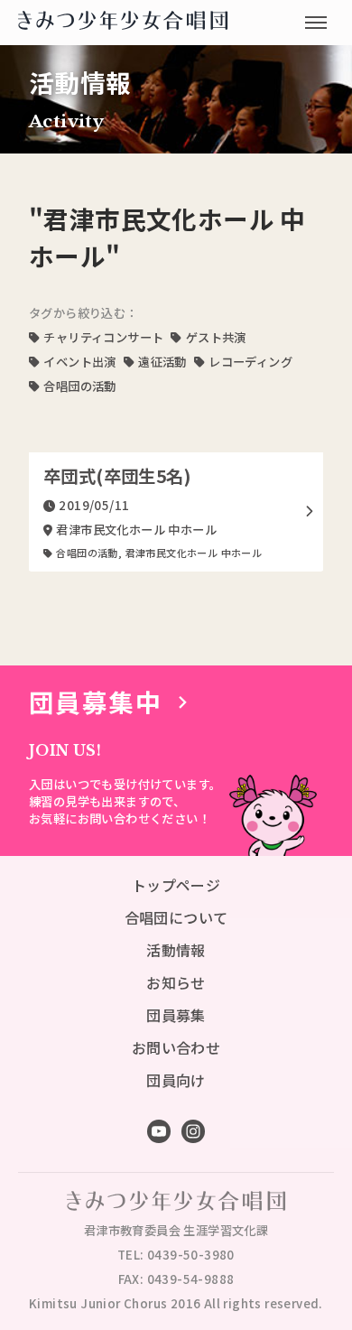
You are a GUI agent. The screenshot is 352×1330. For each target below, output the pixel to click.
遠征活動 (162, 361)
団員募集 (176, 1015)
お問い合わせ (176, 1047)
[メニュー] (316, 23)
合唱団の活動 (79, 386)
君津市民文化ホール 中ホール (194, 552)
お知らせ (176, 982)
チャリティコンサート (103, 337)
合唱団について (176, 917)
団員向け (176, 1080)
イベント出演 (79, 361)
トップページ (176, 885)
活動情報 (176, 950)
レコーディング (250, 361)
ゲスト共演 (215, 337)
